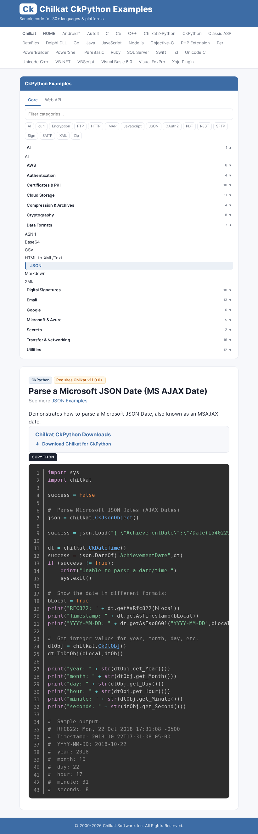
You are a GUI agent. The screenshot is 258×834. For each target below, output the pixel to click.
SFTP (220, 126)
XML (63, 135)
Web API (53, 99)
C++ (132, 33)
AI (29, 126)
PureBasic (94, 52)
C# (118, 33)
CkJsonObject (114, 518)
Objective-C (162, 42)
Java (90, 42)
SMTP (47, 135)
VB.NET (62, 61)
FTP (80, 126)
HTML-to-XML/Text (43, 257)
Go (76, 42)
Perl (220, 42)
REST (204, 126)
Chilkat (29, 33)
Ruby (116, 52)
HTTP (95, 126)
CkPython (192, 33)
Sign (31, 135)
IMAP (112, 126)
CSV (29, 249)
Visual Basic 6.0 (116, 61)
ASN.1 (30, 234)
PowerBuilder (35, 52)
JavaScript (112, 42)
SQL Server (138, 52)
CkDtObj (109, 646)
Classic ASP (219, 33)
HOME (49, 33)
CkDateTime (104, 548)
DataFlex (30, 42)
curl (41, 126)
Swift (161, 52)
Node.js (136, 42)
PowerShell (66, 52)
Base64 (32, 241)
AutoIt (93, 33)
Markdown (35, 273)
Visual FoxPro (152, 61)
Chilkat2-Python (160, 33)
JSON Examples (69, 401)
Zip (76, 135)
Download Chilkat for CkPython (76, 443)
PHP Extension (195, 42)
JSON (154, 126)
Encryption (61, 126)
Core (33, 99)
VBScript (85, 61)
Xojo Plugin (183, 61)
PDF (189, 126)
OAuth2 (172, 126)
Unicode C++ (35, 61)
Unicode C (195, 52)
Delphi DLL (56, 42)
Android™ (71, 33)
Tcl (175, 52)
